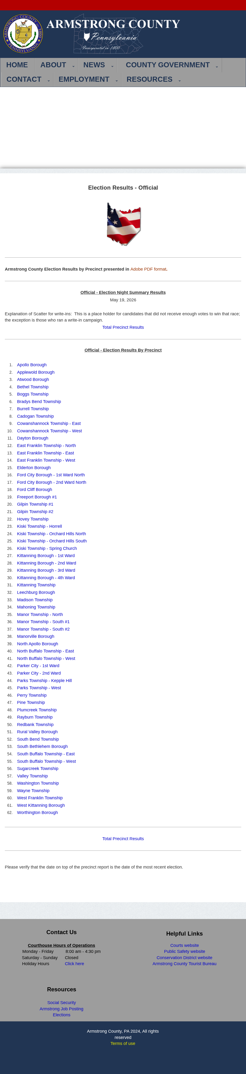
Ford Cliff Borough (34, 489)
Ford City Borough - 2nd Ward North (51, 482)
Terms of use (123, 1043)
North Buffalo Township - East (45, 651)
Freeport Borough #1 (37, 497)
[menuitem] (18, 65)
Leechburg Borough (36, 592)
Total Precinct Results (123, 327)
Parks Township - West (39, 687)
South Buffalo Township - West (46, 761)
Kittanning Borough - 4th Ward (46, 577)
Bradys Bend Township (39, 401)
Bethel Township (33, 387)
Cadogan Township (35, 416)
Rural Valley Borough (37, 731)
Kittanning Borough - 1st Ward (46, 555)
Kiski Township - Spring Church (47, 548)
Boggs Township (33, 394)
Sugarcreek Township (37, 768)
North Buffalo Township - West (46, 658)
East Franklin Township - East (45, 453)
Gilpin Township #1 (35, 504)
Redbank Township (35, 724)
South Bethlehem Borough (42, 746)
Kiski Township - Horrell (39, 526)
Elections (61, 1014)
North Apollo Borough (37, 643)
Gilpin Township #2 (35, 511)
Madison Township (35, 599)
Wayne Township (33, 790)
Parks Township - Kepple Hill (44, 680)
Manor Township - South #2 (43, 629)
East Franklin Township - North (46, 445)
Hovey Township (33, 519)
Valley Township (32, 776)
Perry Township (32, 695)
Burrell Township (33, 408)
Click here (74, 963)
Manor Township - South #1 (43, 621)
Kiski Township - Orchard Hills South (52, 541)
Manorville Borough (35, 636)
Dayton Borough (32, 438)
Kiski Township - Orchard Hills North (51, 533)
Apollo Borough (32, 364)
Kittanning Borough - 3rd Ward (46, 570)
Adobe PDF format (148, 269)
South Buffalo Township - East (46, 753)
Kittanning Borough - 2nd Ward (46, 563)
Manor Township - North (40, 614)
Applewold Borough (36, 372)
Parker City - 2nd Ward (39, 673)
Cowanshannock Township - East (49, 423)
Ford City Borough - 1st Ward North (51, 474)
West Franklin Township (40, 797)
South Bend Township (38, 739)
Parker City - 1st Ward (38, 665)
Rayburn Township (35, 717)
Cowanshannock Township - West (49, 430)
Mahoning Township (36, 607)
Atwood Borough (33, 379)
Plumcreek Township (37, 710)
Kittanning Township (36, 585)
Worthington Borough (37, 812)
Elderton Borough (34, 467)
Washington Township (38, 783)
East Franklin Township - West (46, 460)
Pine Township (31, 702)
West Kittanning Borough (41, 805)
